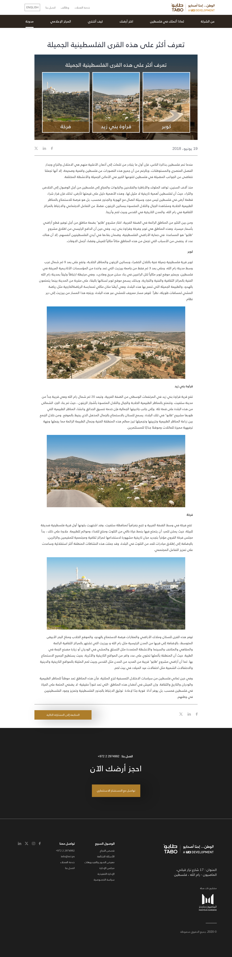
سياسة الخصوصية (104, 879)
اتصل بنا (50, 8)
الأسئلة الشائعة (106, 856)
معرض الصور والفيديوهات (99, 862)
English (32, 7)
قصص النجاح (107, 850)
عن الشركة (208, 21)
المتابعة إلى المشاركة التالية (63, 715)
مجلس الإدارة (107, 868)
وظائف (65, 8)
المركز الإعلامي (60, 21)
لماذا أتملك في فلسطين (167, 21)
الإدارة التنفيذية (106, 874)
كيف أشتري (95, 21)
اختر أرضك (126, 21)
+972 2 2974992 (108, 756)
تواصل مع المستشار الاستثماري (116, 790)
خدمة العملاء (82, 8)
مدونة (30, 21)
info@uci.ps (68, 856)
